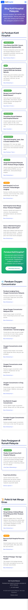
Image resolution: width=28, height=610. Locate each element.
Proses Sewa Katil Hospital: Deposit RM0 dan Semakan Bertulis (13, 70)
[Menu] (25, 2)
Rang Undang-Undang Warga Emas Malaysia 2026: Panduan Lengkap (13, 514)
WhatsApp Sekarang (14, 268)
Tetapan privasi (14, 595)
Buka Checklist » (8, 129)
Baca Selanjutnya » (8, 82)
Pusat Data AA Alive (9, 475)
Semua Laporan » (7, 485)
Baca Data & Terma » (9, 106)
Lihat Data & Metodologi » (10, 467)
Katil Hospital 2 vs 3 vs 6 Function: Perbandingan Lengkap (11, 187)
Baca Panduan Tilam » (9, 152)
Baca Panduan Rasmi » (9, 58)
